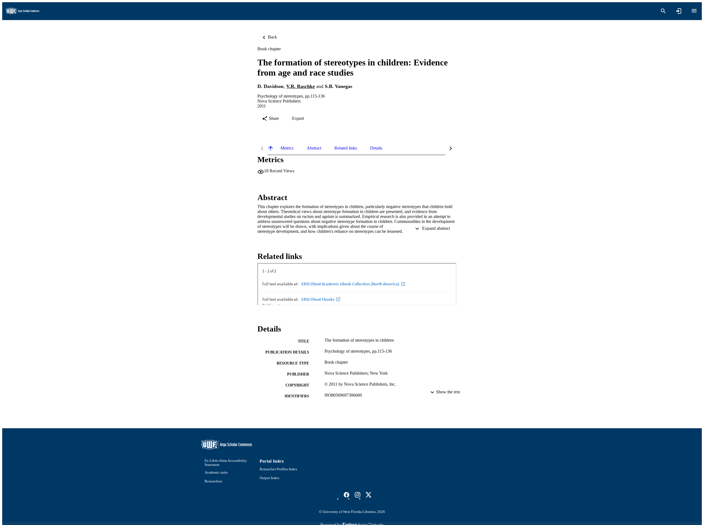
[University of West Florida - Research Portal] (22, 11)
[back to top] (270, 148)
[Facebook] (346, 494)
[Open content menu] (694, 10)
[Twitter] (368, 494)
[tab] (287, 148)
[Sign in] (678, 10)
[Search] (663, 10)
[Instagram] (357, 494)
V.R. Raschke (300, 86)
